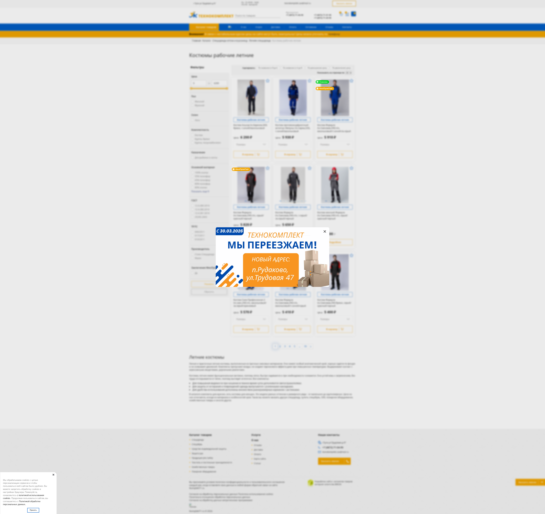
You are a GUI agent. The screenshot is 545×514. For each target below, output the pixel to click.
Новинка (323, 82)
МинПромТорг (326, 88)
